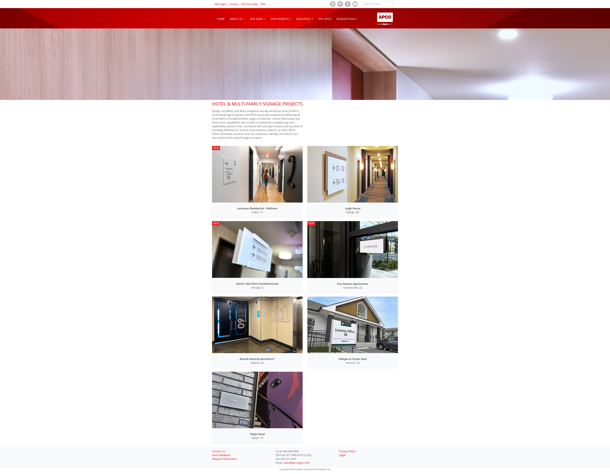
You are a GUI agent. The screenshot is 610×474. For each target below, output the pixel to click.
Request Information (224, 459)
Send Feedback (221, 455)
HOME (221, 19)
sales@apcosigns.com (296, 462)
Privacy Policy (347, 451)
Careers (234, 4)
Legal (342, 455)
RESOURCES (303, 19)
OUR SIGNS (257, 19)
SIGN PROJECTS (280, 19)
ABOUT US (236, 19)
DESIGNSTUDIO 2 (346, 19)
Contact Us (218, 451)
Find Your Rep (249, 4)
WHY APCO (324, 19)
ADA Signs (221, 4)
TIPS (262, 4)
